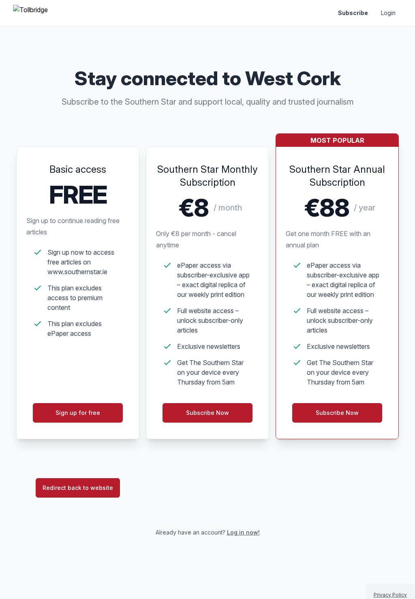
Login (388, 12)
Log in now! (243, 532)
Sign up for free (78, 412)
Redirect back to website (78, 487)
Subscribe (353, 12)
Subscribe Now (207, 412)
